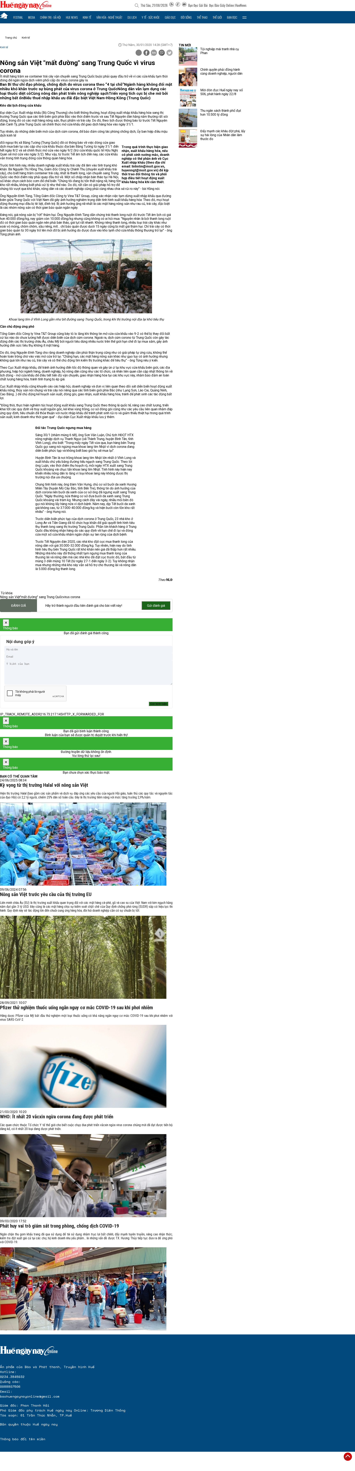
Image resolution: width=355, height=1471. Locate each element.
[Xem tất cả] (244, 17)
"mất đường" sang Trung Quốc (41, 597)
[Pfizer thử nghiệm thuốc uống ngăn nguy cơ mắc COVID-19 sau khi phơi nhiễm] (83, 1066)
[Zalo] (154, 53)
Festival (18, 17)
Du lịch (132, 17)
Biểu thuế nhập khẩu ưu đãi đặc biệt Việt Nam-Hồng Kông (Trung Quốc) (87, 98)
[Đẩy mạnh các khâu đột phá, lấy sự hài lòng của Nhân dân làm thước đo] (188, 138)
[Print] (139, 53)
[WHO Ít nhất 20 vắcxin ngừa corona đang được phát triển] (83, 1175)
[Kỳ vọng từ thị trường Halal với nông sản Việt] (83, 844)
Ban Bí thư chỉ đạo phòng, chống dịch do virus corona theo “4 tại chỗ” (62, 84)
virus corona (71, 597)
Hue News (72, 17)
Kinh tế (87, 17)
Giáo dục (170, 17)
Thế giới (217, 17)
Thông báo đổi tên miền (22, 1439)
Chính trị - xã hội (50, 17)
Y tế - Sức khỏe (151, 17)
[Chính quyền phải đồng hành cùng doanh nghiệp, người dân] (188, 77)
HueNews (241, 5)
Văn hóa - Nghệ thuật (109, 17)
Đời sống (186, 17)
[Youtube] (184, 5)
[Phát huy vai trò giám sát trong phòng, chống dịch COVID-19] (83, 1288)
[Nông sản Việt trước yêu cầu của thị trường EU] (83, 957)
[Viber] (162, 53)
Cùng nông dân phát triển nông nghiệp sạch (70, 93)
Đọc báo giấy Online (221, 5)
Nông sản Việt (10, 597)
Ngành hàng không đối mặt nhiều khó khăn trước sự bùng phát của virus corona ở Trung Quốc (86, 86)
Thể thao (202, 17)
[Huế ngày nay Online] (25, 8)
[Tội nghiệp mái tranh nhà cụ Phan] (188, 56)
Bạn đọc (232, 17)
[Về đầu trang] (348, 1457)
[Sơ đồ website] (171, 5)
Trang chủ (11, 37)
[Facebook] (177, 5)
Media (31, 17)
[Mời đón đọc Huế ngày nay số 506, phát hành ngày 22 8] (188, 97)
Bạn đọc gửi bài (198, 5)
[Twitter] (169, 53)
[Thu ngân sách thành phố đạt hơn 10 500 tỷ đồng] (188, 118)
